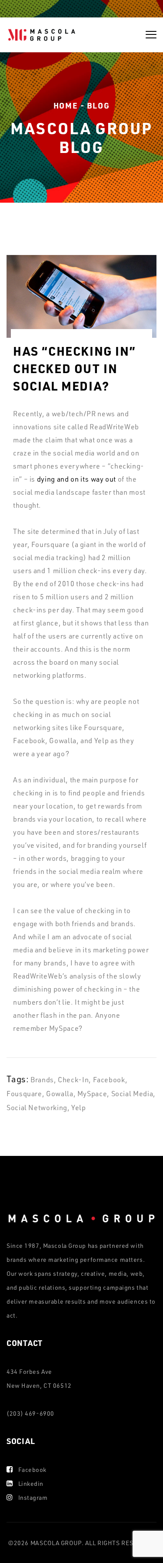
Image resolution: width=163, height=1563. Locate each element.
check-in (73, 1079)
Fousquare (24, 1093)
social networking (37, 1107)
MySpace (92, 1093)
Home (65, 105)
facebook (109, 1079)
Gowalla (59, 1093)
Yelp (78, 1107)
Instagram (33, 1497)
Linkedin (30, 1483)
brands (42, 1079)
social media (132, 1093)
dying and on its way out (76, 479)
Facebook (32, 1469)
